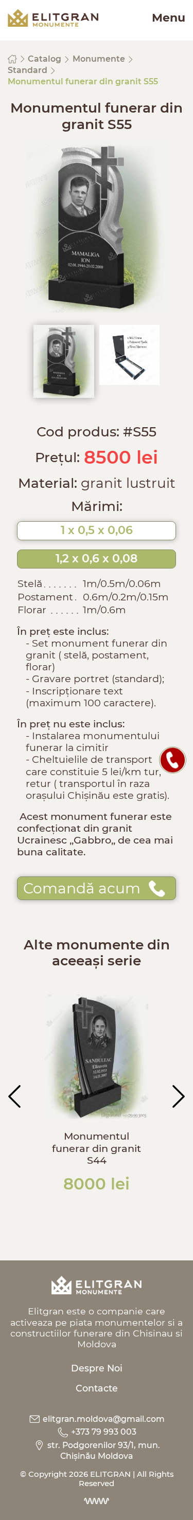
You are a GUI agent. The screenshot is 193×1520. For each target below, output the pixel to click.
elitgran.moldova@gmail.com (103, 1419)
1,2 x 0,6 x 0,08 (96, 558)
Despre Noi (96, 1368)
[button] (14, 1096)
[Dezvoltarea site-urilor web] (96, 1501)
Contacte (97, 1388)
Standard (28, 70)
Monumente (100, 59)
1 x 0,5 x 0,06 (97, 530)
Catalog (45, 59)
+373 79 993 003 (102, 1432)
